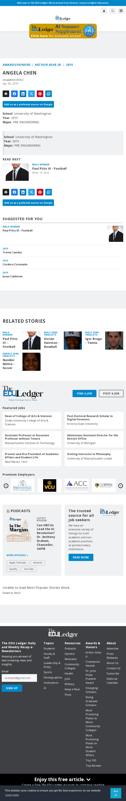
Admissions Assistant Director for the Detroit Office (92, 437)
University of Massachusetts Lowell (89, 458)
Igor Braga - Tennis (93, 341)
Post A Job (111, 393)
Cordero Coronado (15, 264)
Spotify (13, 569)
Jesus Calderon (13, 276)
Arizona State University (82, 424)
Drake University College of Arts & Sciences (26, 422)
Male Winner (41, 164)
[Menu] (121, 10)
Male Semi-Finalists (51, 333)
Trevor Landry (12, 252)
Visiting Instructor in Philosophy (89, 454)
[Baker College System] (83, 485)
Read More (81, 557)
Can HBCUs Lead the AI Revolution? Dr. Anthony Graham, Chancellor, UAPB (46, 537)
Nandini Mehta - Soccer (9, 364)
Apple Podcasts (17, 562)
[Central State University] (110, 485)
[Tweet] (31, 93)
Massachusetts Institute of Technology (30, 443)
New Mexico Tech (16, 462)
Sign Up (12, 688)
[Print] (6, 93)
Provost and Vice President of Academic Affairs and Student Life (32, 455)
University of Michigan (81, 443)
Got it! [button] (116, 793)
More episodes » (17, 555)
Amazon (37, 562)
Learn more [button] (12, 795)
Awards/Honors (17, 65)
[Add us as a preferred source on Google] (48, 93)
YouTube (29, 569)
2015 (69, 65)
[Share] (14, 93)
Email (5, 671)
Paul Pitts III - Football (49, 168)
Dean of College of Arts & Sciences (28, 416)
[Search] (112, 10)
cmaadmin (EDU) (13, 80)
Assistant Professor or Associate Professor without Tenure (27, 437)
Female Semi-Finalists (11, 354)
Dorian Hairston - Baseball (51, 343)
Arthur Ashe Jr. (48, 65)
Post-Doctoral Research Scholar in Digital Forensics (90, 417)
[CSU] (56, 485)
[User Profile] (104, 10)
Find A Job (84, 393)
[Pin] (40, 93)
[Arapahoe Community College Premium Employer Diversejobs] (29, 485)
